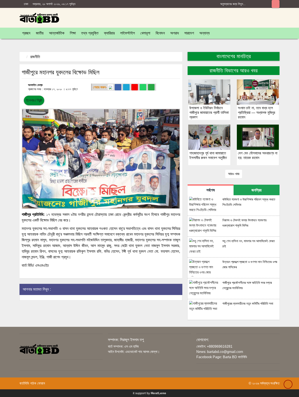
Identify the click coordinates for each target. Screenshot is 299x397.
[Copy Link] (151, 87)
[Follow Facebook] (118, 87)
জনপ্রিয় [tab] (257, 190)
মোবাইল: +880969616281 (214, 346)
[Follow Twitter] (126, 87)
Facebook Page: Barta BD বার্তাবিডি (221, 357)
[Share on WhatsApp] (143, 87)
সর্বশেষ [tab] (210, 190)
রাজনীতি (35, 57)
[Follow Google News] (110, 87)
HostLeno (158, 393)
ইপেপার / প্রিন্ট (34, 100)
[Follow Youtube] (134, 87)
